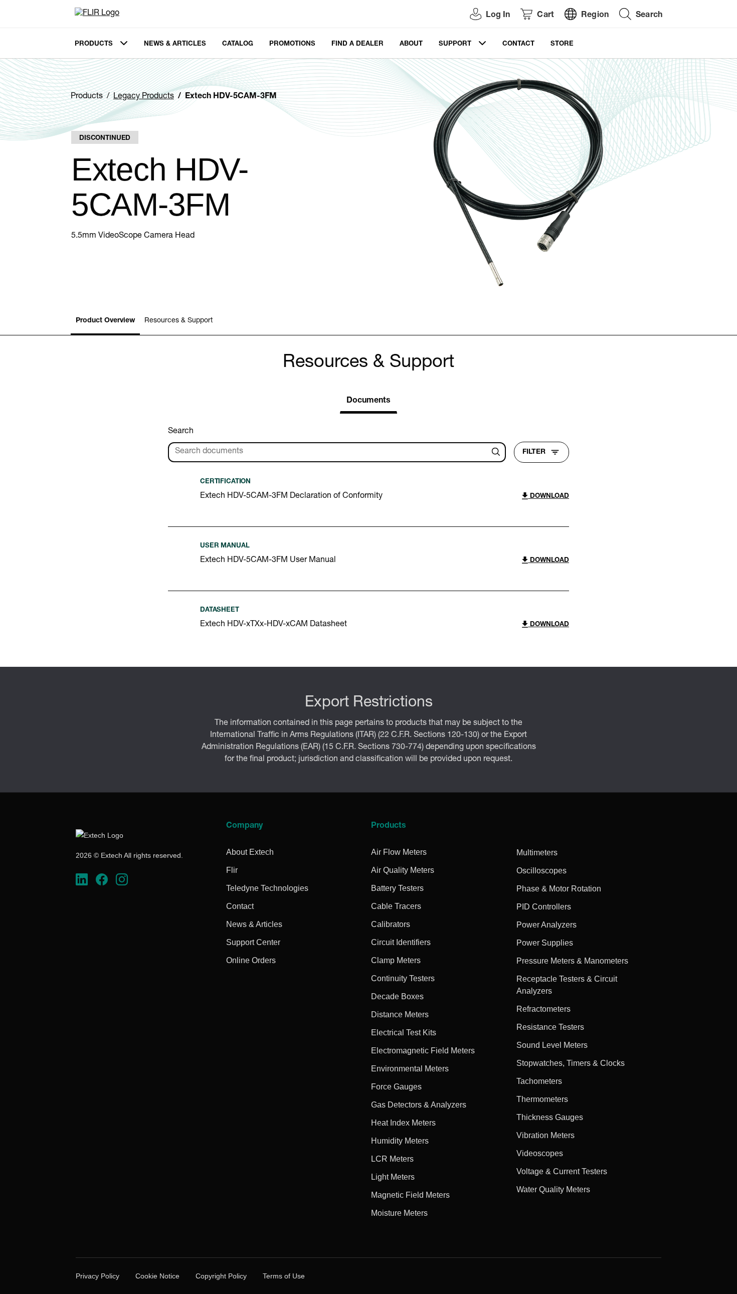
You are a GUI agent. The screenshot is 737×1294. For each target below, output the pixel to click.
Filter (533, 452)
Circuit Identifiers (401, 942)
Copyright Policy (221, 1276)
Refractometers (543, 1009)
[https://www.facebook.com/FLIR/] (102, 879)
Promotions (292, 44)
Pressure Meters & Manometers (572, 961)
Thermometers (542, 1099)
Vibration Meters (545, 1135)
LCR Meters (392, 1159)
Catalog (237, 44)
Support (455, 44)
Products (94, 44)
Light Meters (393, 1177)
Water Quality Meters (553, 1189)
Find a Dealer (357, 44)
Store (562, 44)
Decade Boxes (397, 996)
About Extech (250, 852)
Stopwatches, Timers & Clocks (570, 1063)
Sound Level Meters (552, 1045)
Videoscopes (539, 1153)
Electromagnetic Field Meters (423, 1050)
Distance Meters (400, 1014)
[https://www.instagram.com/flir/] (122, 879)
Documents (368, 401)
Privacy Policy (97, 1276)
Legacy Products (143, 97)
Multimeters (537, 852)
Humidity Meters (400, 1141)
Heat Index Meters (403, 1123)
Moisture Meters (399, 1213)
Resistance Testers (550, 1027)
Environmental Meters (410, 1068)
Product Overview (105, 320)
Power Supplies (544, 943)
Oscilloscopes (541, 870)
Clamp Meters (396, 960)
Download (548, 496)
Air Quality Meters (402, 870)
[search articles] (497, 452)
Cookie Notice (157, 1276)
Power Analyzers (546, 924)
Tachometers (539, 1081)
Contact (518, 44)
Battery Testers (397, 888)
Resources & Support (178, 320)
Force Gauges (396, 1086)
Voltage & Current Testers (561, 1171)
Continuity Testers (403, 978)
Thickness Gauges (549, 1117)
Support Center (253, 942)
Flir (232, 870)
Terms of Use (284, 1276)
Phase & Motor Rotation (558, 888)
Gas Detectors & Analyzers (418, 1104)
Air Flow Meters (399, 852)
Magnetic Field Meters (410, 1195)
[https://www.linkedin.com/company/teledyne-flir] (82, 879)
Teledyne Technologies (267, 888)
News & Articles (175, 44)
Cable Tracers (396, 906)
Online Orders (251, 960)
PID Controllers (543, 906)
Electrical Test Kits (403, 1032)
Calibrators (390, 924)
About (411, 44)
